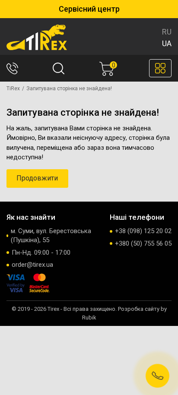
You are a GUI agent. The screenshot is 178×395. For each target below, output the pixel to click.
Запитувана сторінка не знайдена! (69, 88)
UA (167, 43)
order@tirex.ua (32, 265)
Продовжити (37, 178)
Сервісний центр (89, 8)
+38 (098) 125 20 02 (143, 231)
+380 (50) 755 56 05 (143, 243)
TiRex (13, 88)
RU (167, 31)
